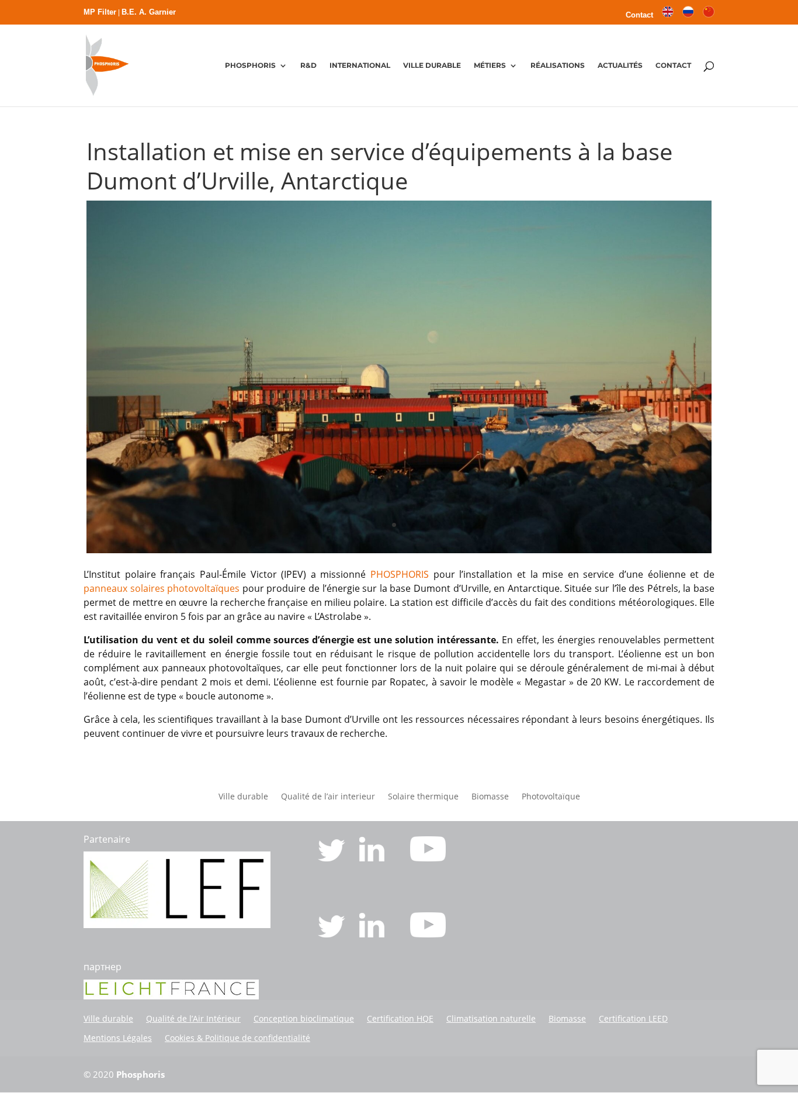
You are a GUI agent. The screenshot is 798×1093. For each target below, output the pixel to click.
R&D (308, 65)
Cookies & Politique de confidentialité (237, 1037)
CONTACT (673, 65)
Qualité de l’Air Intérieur (193, 1018)
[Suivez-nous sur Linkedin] (373, 857)
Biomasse (490, 797)
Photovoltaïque (551, 797)
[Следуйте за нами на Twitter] (333, 934)
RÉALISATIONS (557, 65)
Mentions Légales (118, 1037)
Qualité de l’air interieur (328, 797)
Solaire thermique (423, 797)
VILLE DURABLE (432, 65)
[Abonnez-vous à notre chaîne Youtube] (428, 857)
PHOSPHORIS (250, 65)
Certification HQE (400, 1018)
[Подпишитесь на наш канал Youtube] (428, 934)
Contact (639, 15)
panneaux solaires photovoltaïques (162, 588)
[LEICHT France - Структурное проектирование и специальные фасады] (171, 995)
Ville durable (243, 797)
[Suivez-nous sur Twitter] (333, 857)
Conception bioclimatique (304, 1018)
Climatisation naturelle (491, 1018)
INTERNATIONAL (359, 65)
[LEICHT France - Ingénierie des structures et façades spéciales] (177, 924)
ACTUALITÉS (620, 65)
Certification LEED (633, 1018)
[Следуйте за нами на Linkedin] (373, 934)
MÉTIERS (490, 65)
